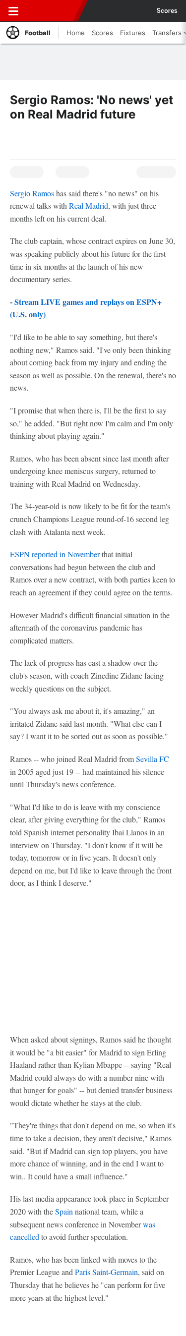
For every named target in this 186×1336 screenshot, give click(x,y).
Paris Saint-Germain (106, 1272)
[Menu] (13, 11)
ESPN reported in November (56, 554)
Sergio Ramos (32, 193)
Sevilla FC (152, 759)
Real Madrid (88, 205)
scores (167, 10)
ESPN (53, 11)
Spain (64, 1211)
